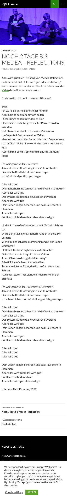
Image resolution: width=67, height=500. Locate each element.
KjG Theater (10, 4)
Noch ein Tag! (12, 422)
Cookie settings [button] (14, 492)
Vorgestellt (9, 50)
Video (5, 90)
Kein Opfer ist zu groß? (14, 455)
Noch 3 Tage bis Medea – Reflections (21, 409)
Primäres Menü (63, 4)
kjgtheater (28, 69)
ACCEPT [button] (31, 492)
